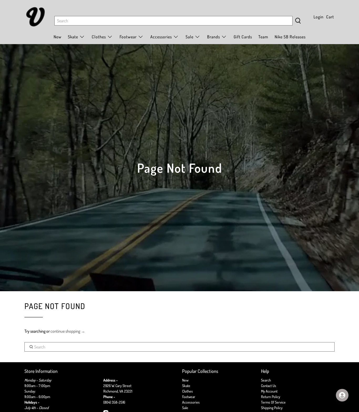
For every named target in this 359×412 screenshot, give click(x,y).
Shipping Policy (272, 407)
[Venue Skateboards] (35, 16)
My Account (269, 391)
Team (263, 36)
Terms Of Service (273, 402)
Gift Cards (243, 36)
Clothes (187, 391)
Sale (189, 36)
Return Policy (270, 396)
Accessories (161, 36)
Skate (186, 385)
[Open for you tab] (342, 395)
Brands (213, 36)
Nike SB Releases (290, 36)
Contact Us (268, 385)
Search (266, 380)
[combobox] (173, 20)
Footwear (188, 396)
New (57, 36)
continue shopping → (67, 331)
